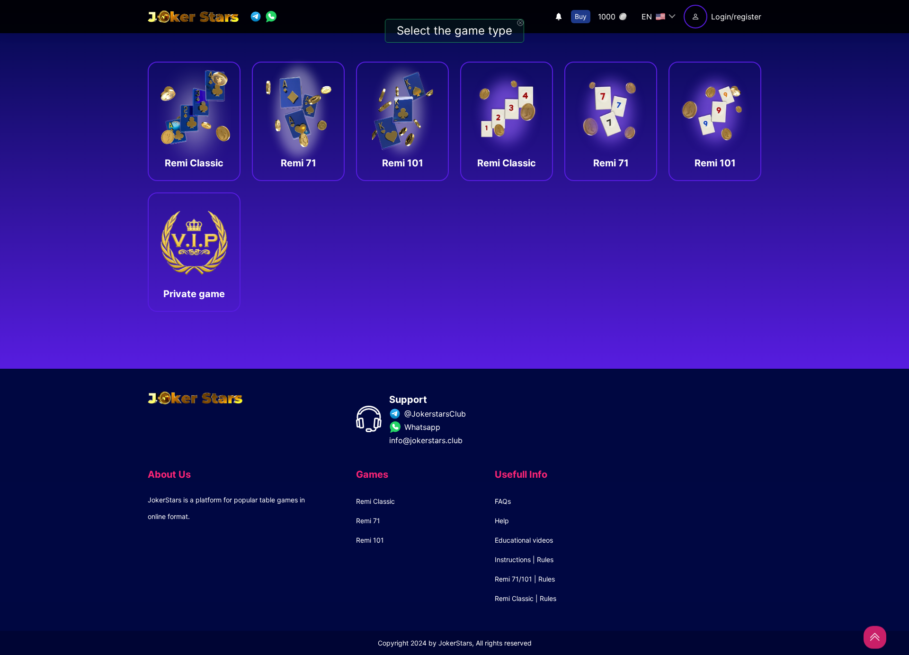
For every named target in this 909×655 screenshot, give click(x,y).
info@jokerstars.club (426, 440)
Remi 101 (370, 540)
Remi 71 (368, 521)
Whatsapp (422, 427)
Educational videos (524, 540)
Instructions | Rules (524, 559)
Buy (581, 16)
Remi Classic (375, 501)
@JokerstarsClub (435, 413)
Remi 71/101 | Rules (525, 579)
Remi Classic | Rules (525, 598)
